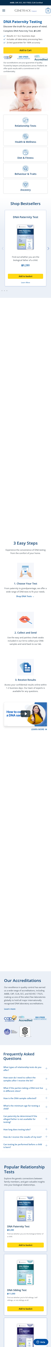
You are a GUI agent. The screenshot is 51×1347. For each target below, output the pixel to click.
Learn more (10, 1009)
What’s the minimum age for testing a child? (21, 1107)
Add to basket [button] (25, 276)
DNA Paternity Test (25, 217)
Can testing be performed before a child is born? (22, 1146)
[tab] (25, 1068)
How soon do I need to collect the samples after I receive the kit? (19, 1079)
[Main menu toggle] (4, 10)
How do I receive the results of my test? (22, 1137)
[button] (25, 50)
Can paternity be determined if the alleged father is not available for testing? (20, 1119)
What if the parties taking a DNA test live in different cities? (23, 1089)
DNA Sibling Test (17, 1290)
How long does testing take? (17, 1129)
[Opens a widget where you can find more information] (40, 1342)
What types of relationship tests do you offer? (22, 1068)
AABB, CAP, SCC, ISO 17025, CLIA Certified (26, 2)
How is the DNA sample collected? (19, 1098)
